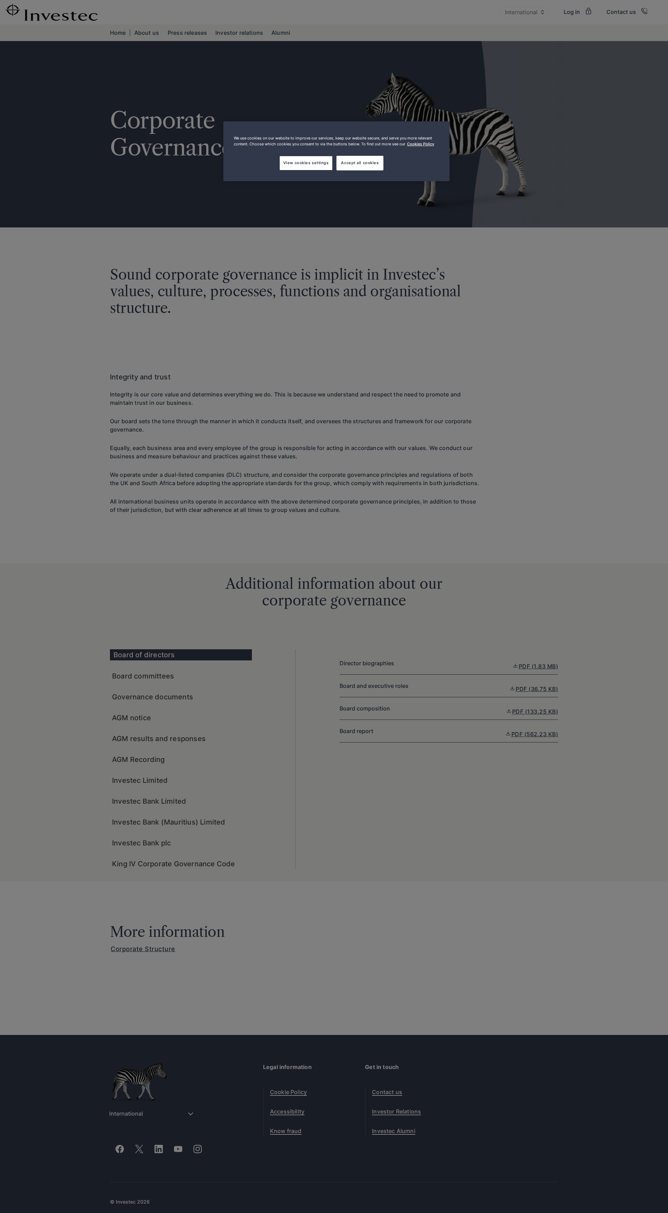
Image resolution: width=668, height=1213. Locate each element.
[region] (336, 151)
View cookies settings (306, 162)
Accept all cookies (360, 162)
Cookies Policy (420, 144)
